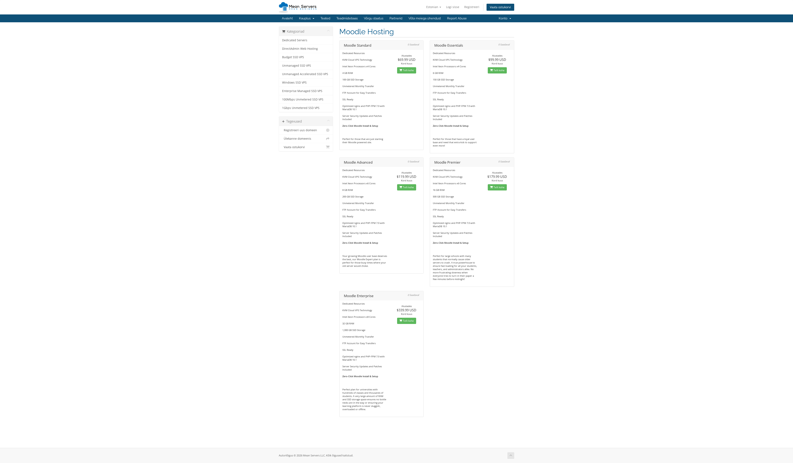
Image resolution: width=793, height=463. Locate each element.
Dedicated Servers (294, 40)
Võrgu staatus (373, 18)
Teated (325, 18)
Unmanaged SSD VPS (296, 65)
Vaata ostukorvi (500, 7)
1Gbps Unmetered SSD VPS (300, 108)
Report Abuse (457, 18)
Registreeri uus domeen (299, 130)
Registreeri (471, 7)
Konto (504, 18)
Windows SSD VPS (294, 82)
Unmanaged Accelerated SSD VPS (305, 74)
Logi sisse (452, 7)
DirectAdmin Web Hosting (300, 49)
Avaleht (287, 18)
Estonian (432, 7)
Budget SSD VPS (293, 57)
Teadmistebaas (347, 18)
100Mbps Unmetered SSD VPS (302, 99)
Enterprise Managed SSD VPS (302, 91)
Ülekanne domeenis (296, 139)
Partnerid (395, 18)
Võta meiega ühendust (424, 18)
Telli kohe (408, 70)
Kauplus (305, 18)
